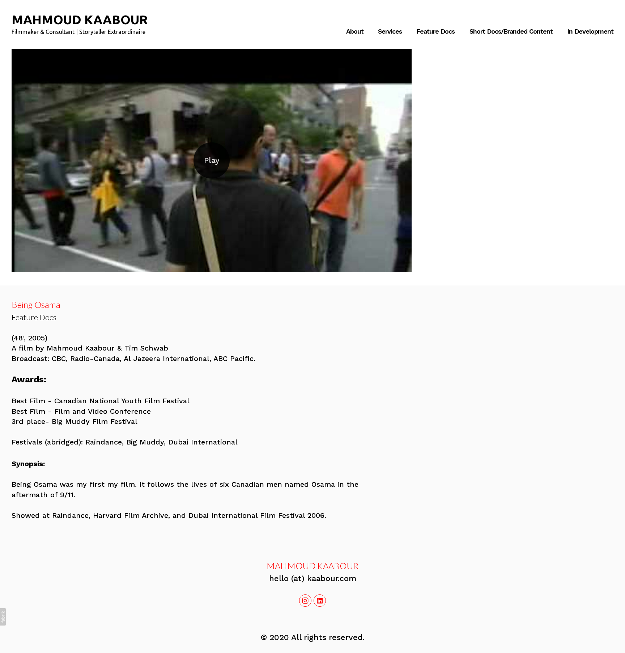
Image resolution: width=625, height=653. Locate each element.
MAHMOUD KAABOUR (312, 565)
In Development (590, 31)
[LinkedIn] (320, 600)
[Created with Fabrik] (3, 617)
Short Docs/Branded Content (511, 31)
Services (390, 31)
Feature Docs (435, 31)
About (354, 31)
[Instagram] (305, 600)
